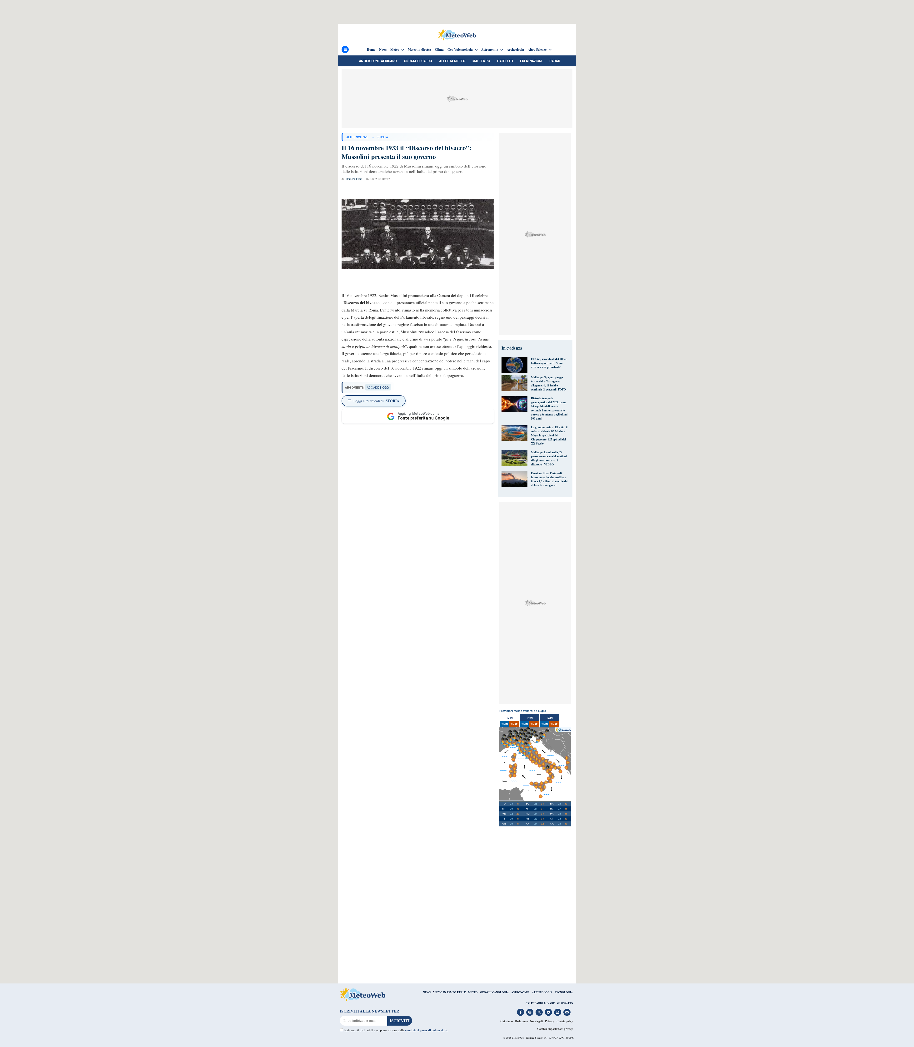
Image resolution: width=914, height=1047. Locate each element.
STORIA (383, 137)
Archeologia (515, 49)
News (383, 49)
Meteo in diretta (419, 49)
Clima (439, 49)
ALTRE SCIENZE (357, 137)
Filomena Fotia (353, 179)
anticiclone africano (378, 61)
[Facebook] (520, 1012)
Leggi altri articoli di (376, 400)
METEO (473, 992)
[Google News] (557, 1012)
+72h (549, 717)
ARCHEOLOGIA (542, 992)
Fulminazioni (531, 61)
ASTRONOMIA (520, 992)
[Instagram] (529, 1012)
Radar (554, 61)
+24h (510, 717)
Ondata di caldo (418, 61)
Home (371, 49)
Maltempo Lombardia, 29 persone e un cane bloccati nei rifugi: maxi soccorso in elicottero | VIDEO (549, 458)
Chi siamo (506, 1021)
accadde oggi (378, 387)
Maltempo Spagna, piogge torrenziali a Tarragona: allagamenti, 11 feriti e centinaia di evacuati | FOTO (548, 383)
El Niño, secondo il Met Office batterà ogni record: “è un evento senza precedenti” (549, 363)
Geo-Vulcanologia (460, 49)
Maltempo (481, 61)
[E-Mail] (567, 1012)
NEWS (427, 992)
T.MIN (505, 724)
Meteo (394, 49)
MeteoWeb (518, 1037)
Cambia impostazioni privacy (555, 1029)
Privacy (549, 1021)
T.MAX (514, 724)
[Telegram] (548, 1012)
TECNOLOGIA (564, 992)
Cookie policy (564, 1021)
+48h (530, 717)
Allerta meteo (452, 61)
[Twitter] (539, 1012)
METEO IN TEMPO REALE (449, 992)
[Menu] (345, 49)
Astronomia (489, 49)
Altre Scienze (537, 49)
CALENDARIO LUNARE (540, 1003)
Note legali (536, 1021)
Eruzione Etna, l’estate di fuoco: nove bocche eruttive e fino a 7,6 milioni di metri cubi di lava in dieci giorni (549, 479)
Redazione (521, 1021)
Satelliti (505, 61)
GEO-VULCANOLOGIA (494, 992)
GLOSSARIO (565, 1003)
